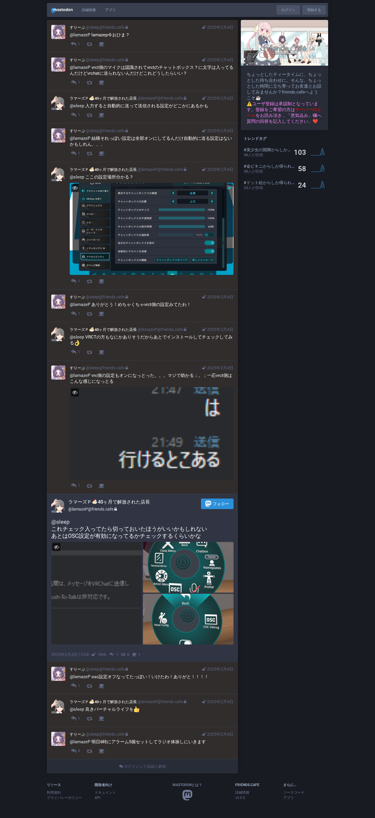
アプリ (110, 10)
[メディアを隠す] (75, 188)
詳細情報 (89, 10)
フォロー (221, 503)
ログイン (288, 10)
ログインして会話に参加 (144, 766)
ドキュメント (105, 792)
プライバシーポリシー (64, 798)
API (97, 798)
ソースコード (293, 792)
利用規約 (54, 792)
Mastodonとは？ (187, 785)
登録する (314, 10)
